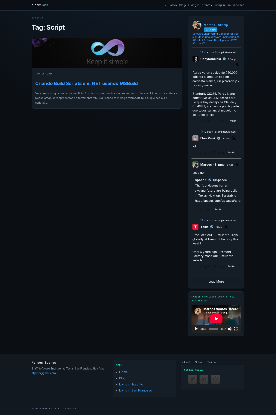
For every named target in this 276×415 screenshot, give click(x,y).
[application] (216, 319)
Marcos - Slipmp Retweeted (220, 52)
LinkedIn (186, 362)
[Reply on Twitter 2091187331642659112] (195, 153)
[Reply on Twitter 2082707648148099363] (195, 267)
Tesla (204, 227)
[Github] (215, 379)
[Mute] (230, 329)
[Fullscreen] (236, 329)
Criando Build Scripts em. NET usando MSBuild (86, 83)
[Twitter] (192, 379)
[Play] (196, 329)
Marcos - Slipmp (212, 164)
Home (172, 5)
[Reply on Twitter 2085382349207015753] (195, 210)
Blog (182, 5)
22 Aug (232, 59)
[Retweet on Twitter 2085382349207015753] (202, 210)
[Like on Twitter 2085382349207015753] (210, 210)
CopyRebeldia (210, 59)
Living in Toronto (199, 5)
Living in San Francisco (229, 5)
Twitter (211, 362)
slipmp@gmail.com (44, 373)
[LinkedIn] (203, 379)
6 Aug (230, 164)
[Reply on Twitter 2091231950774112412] (195, 121)
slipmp (40, 5)
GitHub (199, 362)
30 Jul (219, 227)
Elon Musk (208, 138)
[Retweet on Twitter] (201, 52)
